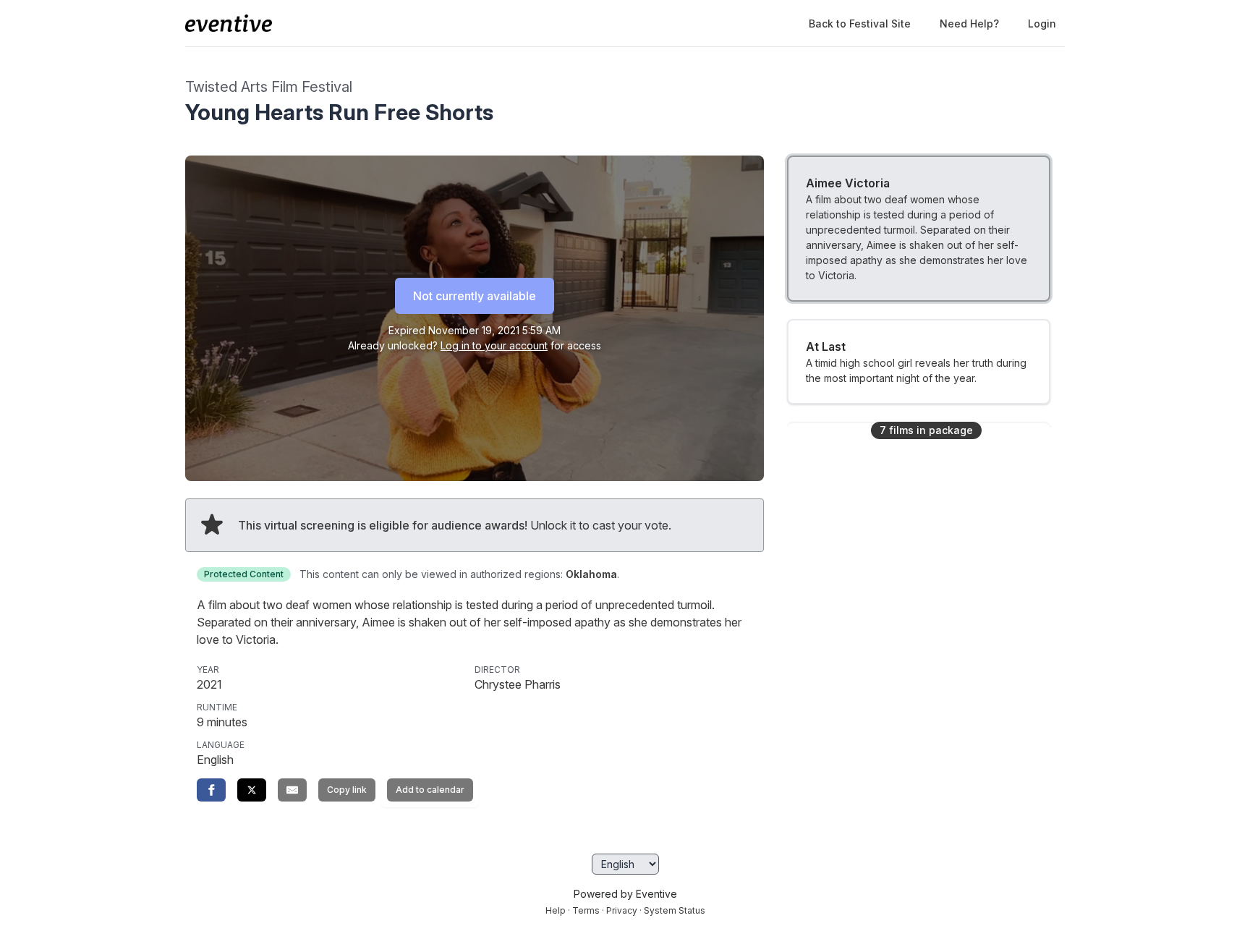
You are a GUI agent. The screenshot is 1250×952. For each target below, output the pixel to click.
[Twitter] (251, 790)
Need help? (969, 23)
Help (555, 910)
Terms (586, 910)
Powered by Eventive (625, 894)
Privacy (621, 910)
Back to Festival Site (860, 23)
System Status (674, 910)
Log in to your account (494, 345)
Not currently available (474, 296)
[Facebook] (211, 790)
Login (1042, 23)
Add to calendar (430, 789)
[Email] (292, 790)
